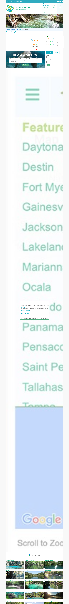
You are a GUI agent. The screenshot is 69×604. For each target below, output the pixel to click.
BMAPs (21, 1)
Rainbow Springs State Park (11, 590)
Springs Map (46, 5)
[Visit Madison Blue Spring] (34, 588)
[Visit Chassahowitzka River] (53, 568)
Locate (53, 5)
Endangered (53, 9)
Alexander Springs (10, 560)
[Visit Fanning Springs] (15, 578)
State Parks (60, 5)
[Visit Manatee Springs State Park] (53, 588)
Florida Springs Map (14, 29)
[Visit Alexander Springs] (15, 568)
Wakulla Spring (28, 601)
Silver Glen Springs (29, 590)
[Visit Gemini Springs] (34, 578)
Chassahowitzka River (49, 560)
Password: (48, 59)
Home (7, 29)
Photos (53, 7)
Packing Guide (46, 12)
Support (7, 1)
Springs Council (12, 1)
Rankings (46, 9)
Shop (60, 3)
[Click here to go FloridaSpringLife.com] (10, 12)
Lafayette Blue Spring (10, 580)
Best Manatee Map (21, 9)
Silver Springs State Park (49, 590)
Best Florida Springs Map (23, 7)
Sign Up (56, 52)
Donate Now (25, 64)
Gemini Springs (28, 570)
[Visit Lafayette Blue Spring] (15, 588)
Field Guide (46, 10)
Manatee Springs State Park (50, 580)
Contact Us (17, 1)
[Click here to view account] (61, 52)
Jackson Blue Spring (48, 570)
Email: (47, 55)
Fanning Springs (9, 570)
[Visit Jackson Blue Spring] (53, 578)
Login (50, 52)
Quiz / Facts (53, 10)
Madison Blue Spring (29, 580)
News (60, 7)
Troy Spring (8, 601)
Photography (46, 7)
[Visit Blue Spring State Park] (34, 568)
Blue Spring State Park (29, 560)
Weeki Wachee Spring (48, 601)
